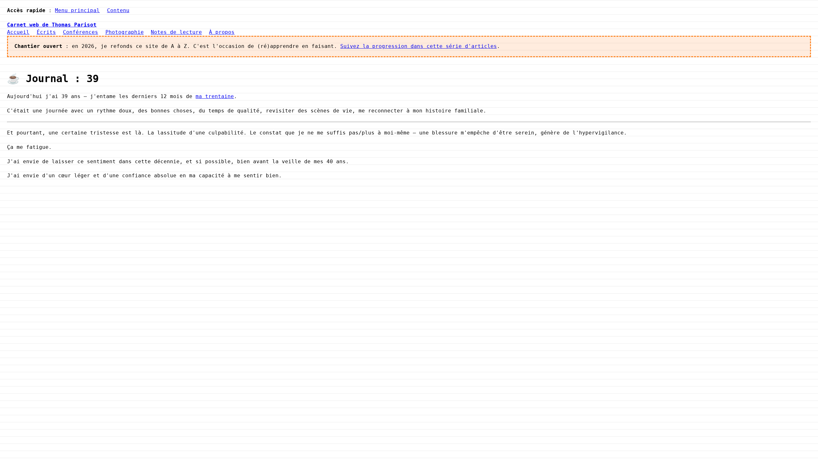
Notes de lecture (176, 32)
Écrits (46, 32)
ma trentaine (215, 96)
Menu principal (77, 10)
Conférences (80, 32)
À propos (222, 32)
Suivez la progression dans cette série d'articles (418, 46)
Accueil (18, 32)
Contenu (118, 10)
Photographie (124, 32)
